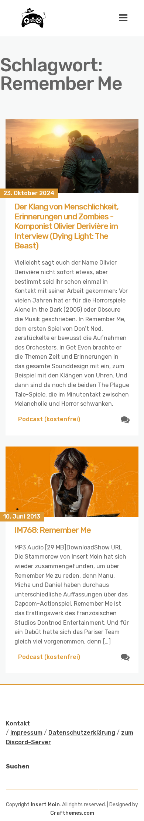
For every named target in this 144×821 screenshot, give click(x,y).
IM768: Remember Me (52, 530)
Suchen (18, 766)
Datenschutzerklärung (81, 732)
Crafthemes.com (72, 813)
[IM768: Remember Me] (72, 482)
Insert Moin (45, 805)
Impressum (26, 732)
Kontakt (18, 723)
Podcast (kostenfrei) (49, 419)
